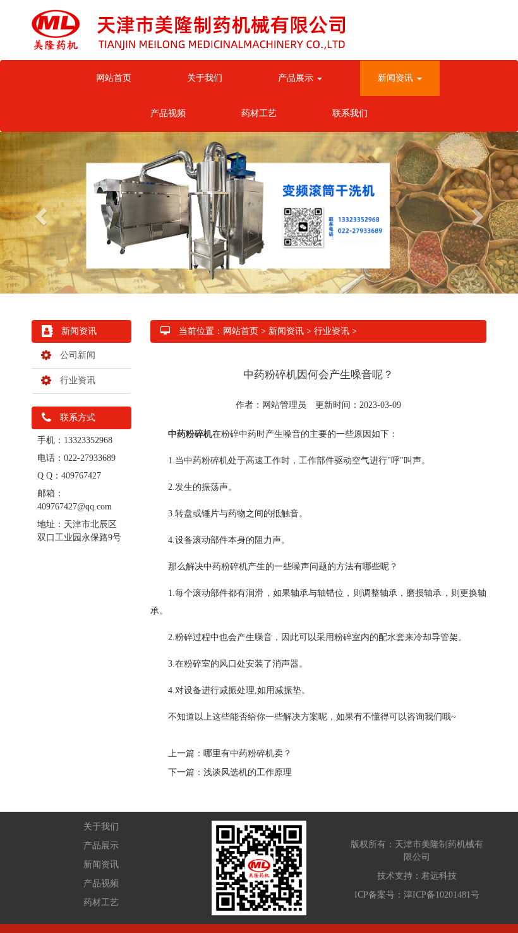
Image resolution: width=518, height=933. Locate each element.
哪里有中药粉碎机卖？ (247, 753)
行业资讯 (73, 380)
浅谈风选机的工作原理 (247, 772)
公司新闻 (73, 355)
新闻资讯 (397, 78)
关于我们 (204, 78)
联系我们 (350, 113)
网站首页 (113, 78)
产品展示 (297, 78)
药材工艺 (259, 113)
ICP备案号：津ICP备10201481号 (416, 895)
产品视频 (168, 113)
